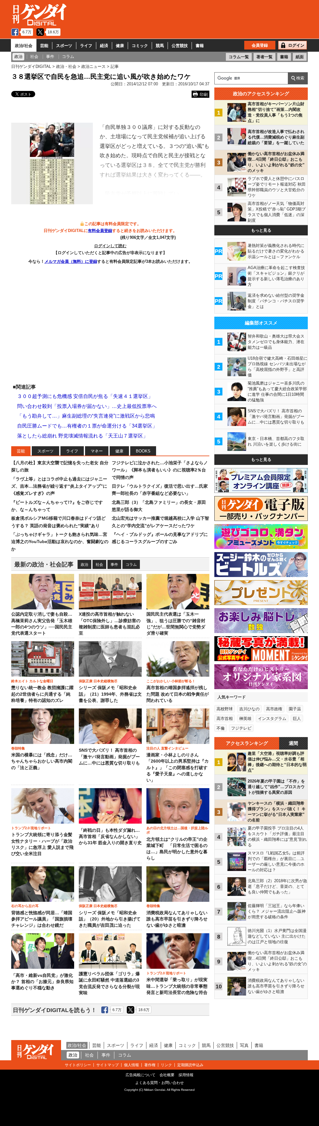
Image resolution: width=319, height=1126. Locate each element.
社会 (99, 564)
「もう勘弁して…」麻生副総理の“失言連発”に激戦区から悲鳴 (86, 416)
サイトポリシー (78, 1065)
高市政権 (274, 709)
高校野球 (225, 709)
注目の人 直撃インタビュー (167, 748)
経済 (104, 45)
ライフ (86, 45)
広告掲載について (140, 1075)
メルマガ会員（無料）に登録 (71, 261)
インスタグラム (272, 718)
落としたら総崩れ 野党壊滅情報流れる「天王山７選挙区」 (82, 435)
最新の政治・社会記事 (44, 564)
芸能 (44, 45)
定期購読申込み (190, 1065)
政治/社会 (23, 45)
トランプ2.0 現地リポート (31, 828)
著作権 (149, 1065)
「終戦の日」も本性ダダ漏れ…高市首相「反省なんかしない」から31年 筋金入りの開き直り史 (110, 836)
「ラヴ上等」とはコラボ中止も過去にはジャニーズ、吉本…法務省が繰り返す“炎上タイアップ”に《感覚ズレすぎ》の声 (59, 486)
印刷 (204, 94)
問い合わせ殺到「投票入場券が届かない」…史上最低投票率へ (87, 406)
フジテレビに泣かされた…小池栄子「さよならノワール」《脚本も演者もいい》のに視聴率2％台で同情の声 (160, 470)
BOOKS (143, 451)
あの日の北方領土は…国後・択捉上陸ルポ (177, 830)
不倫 (221, 728)
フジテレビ (241, 728)
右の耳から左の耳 (25, 906)
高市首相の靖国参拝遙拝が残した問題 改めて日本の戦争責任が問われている (177, 694)
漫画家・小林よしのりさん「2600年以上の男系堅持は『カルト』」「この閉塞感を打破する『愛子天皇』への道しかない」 (177, 768)
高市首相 (225, 718)
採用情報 (186, 1075)
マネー (97, 451)
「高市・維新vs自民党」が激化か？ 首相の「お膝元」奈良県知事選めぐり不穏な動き (42, 982)
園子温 (295, 709)
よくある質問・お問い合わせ (159, 1083)
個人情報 (131, 1065)
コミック (140, 45)
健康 (120, 45)
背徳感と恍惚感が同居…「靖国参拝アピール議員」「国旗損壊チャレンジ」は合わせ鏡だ (41, 919)
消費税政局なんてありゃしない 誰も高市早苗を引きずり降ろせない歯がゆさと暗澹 (176, 919)
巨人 (297, 718)
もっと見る (261, 230)
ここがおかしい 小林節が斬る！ (170, 681)
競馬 (160, 45)
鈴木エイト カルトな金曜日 (32, 681)
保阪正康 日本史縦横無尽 (98, 681)
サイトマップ (107, 1065)
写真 (244, 1045)
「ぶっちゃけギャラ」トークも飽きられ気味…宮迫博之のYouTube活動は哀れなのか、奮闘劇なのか (59, 541)
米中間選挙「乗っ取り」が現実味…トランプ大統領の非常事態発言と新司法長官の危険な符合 (176, 986)
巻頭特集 (18, 748)
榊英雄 (245, 718)
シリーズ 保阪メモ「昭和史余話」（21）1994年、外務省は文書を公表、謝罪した (110, 694)
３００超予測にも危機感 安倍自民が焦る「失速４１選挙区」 (85, 396)
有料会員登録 (100, 230)
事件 (114, 564)
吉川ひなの (249, 709)
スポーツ (64, 45)
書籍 (200, 45)
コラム (131, 564)
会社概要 (167, 1075)
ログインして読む (110, 246)
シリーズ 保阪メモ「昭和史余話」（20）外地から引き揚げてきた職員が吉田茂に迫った (109, 919)
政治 (84, 564)
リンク (166, 1065)
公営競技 (180, 45)
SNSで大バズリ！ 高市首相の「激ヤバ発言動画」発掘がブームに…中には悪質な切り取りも (109, 756)
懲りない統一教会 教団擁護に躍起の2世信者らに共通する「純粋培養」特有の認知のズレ (42, 694)
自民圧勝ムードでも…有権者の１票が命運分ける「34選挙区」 (87, 425)
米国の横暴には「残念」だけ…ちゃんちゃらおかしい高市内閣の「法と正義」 (41, 761)
